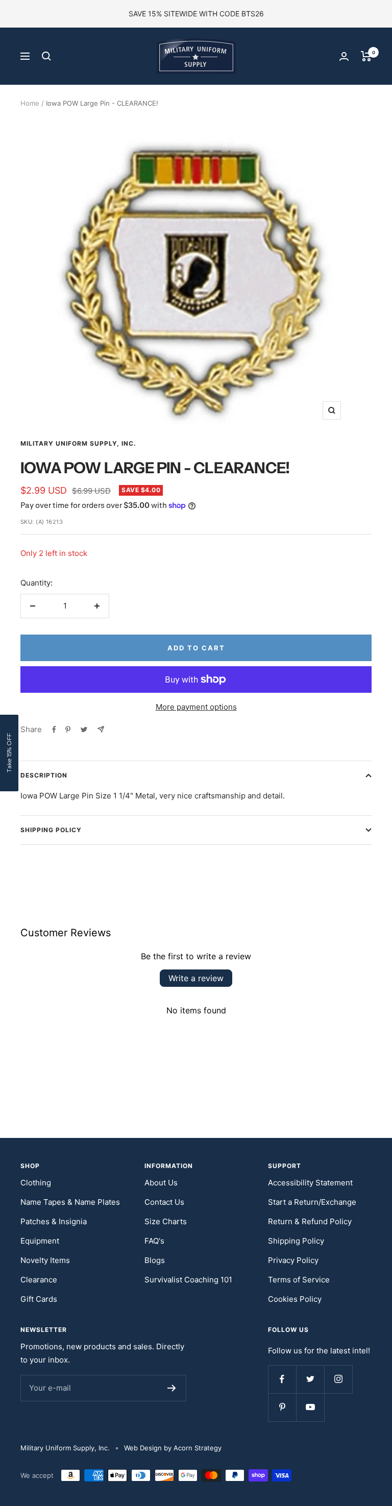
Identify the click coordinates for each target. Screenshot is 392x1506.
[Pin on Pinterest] (67, 729)
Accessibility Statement (310, 1182)
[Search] (46, 56)
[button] (9, 753)
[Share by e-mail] (100, 729)
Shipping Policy (51, 830)
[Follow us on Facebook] (282, 1379)
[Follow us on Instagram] (338, 1379)
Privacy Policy (293, 1260)
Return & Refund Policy (310, 1221)
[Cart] (366, 56)
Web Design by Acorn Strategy (173, 1448)
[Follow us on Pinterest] (282, 1407)
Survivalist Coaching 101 (188, 1279)
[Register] (171, 1388)
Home (29, 103)
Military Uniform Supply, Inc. (78, 443)
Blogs (154, 1260)
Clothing (35, 1182)
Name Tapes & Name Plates (70, 1202)
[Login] (344, 56)
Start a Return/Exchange (312, 1202)
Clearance (38, 1279)
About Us (161, 1182)
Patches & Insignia (53, 1221)
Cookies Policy (295, 1299)
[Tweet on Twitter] (84, 729)
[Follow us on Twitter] (310, 1379)
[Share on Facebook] (54, 729)
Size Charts (165, 1221)
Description (43, 775)
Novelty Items (45, 1260)
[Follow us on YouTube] (310, 1407)
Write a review (196, 978)
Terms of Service (299, 1279)
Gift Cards (38, 1299)
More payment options (196, 707)
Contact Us (164, 1202)
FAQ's (154, 1241)
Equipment (39, 1241)
